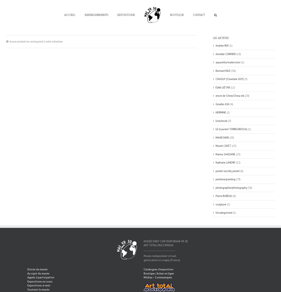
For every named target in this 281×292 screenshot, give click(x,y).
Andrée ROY (222, 45)
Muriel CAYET (223, 146)
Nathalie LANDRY (225, 162)
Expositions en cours (39, 281)
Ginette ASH (222, 104)
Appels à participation (40, 277)
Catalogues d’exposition (158, 269)
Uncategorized (224, 212)
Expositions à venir (38, 285)
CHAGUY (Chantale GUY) (230, 79)
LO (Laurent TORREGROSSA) (231, 129)
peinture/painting (225, 179)
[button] (200, 15)
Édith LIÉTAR (223, 87)
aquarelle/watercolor (228, 62)
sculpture (221, 204)
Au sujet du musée (38, 273)
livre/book (222, 121)
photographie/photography (231, 188)
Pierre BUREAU (224, 196)
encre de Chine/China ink (230, 96)
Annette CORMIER (226, 54)
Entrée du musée (37, 269)
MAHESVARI (222, 137)
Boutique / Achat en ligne (159, 273)
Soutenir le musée (38, 289)
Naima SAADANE (225, 154)
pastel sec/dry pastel (228, 171)
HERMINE (221, 112)
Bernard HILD (223, 71)
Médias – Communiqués (158, 277)
